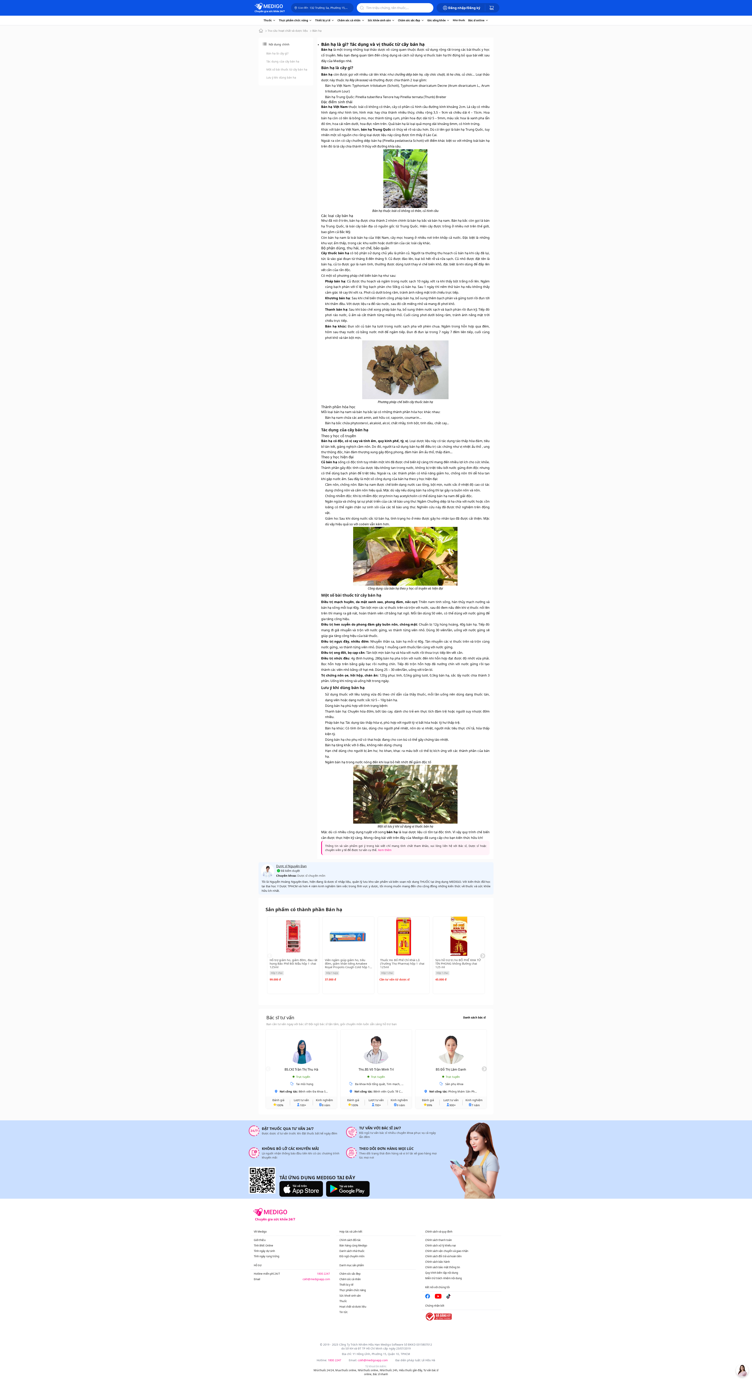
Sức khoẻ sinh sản (350, 1295)
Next (483, 956)
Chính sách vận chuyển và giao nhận (446, 1251)
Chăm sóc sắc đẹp (350, 1273)
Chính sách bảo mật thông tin (442, 1267)
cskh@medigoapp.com (316, 1279)
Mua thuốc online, (346, 1370)
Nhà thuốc (459, 20)
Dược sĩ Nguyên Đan (291, 866)
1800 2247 (323, 1273)
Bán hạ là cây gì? (277, 53)
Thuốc (343, 1301)
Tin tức (343, 1312)
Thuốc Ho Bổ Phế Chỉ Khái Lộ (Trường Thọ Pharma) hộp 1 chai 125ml (402, 963)
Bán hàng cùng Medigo (353, 1245)
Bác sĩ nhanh (380, 1374)
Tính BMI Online (263, 1245)
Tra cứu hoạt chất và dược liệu (288, 31)
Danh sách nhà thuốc (351, 1251)
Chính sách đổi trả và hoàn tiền (443, 1256)
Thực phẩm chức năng (352, 1290)
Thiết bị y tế (346, 1284)
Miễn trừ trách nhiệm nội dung (443, 1278)
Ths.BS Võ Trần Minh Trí (376, 1069)
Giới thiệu (260, 1240)
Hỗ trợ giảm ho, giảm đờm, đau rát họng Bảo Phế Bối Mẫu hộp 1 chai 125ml (293, 963)
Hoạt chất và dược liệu (352, 1306)
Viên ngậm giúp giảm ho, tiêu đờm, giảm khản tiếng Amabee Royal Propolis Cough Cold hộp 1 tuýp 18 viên (347, 965)
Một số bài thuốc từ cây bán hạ (286, 69)
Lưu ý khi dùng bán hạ (281, 77)
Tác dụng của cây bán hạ (282, 61)
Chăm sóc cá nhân (350, 1279)
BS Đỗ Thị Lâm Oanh (451, 1069)
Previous (270, 956)
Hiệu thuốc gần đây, (411, 1370)
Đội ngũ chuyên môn (351, 1256)
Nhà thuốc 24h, (389, 1370)
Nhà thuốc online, (368, 1370)
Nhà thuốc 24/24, (324, 1370)
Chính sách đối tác (350, 1240)
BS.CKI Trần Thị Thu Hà (301, 1069)
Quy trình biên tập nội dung (441, 1272)
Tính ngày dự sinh (264, 1251)
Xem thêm (384, 850)
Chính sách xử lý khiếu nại (440, 1245)
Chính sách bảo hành (437, 1262)
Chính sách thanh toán (438, 1240)
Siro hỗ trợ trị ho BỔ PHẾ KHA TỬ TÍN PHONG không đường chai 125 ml (458, 963)
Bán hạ (317, 31)
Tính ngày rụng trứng (266, 1256)
